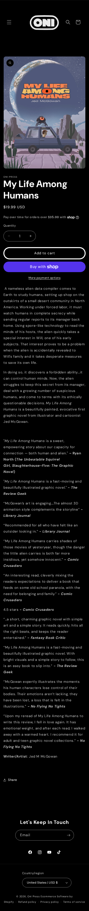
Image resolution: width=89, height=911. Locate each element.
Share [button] (12, 780)
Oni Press (33, 896)
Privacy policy (49, 901)
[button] (9, 22)
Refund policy (27, 901)
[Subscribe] (69, 835)
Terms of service (74, 901)
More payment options (44, 278)
